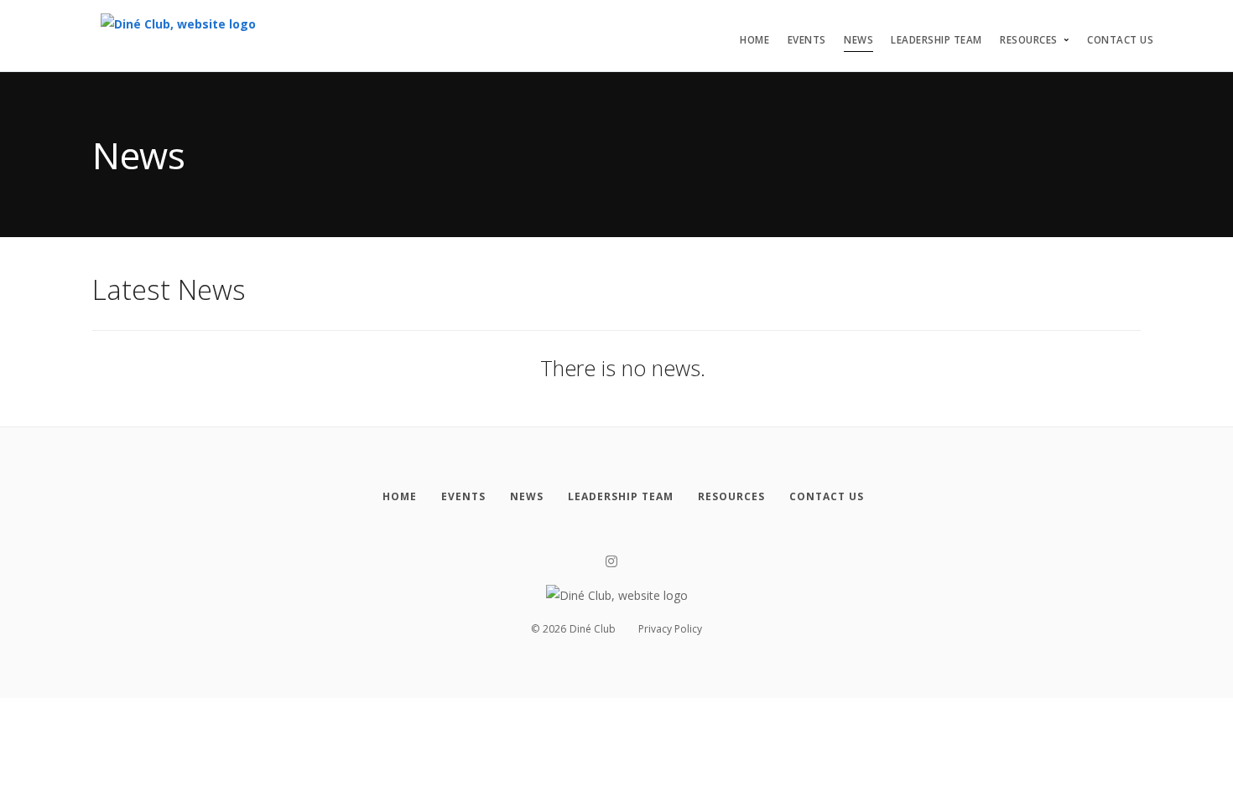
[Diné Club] (178, 33)
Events (807, 40)
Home (754, 40)
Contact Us (1120, 40)
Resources (1029, 40)
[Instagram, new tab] (611, 562)
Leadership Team (936, 40)
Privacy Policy (670, 629)
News (858, 40)
